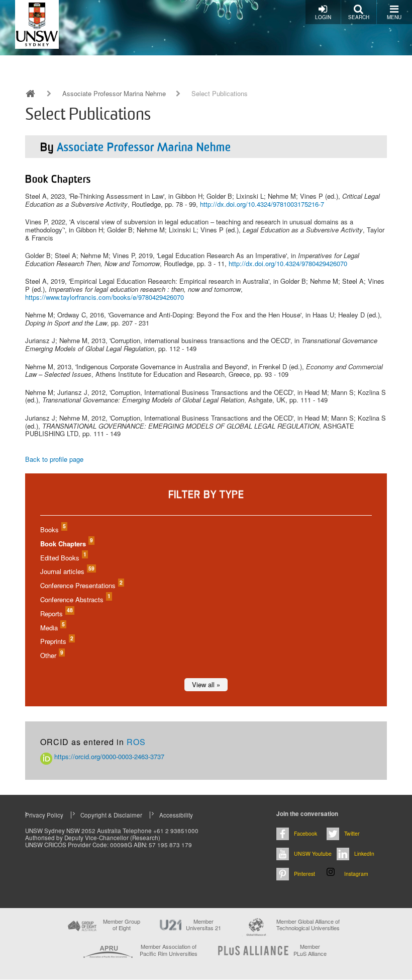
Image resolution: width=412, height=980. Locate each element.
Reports (56, 613)
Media (52, 627)
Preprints (56, 641)
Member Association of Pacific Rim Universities (168, 950)
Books (52, 529)
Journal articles (66, 571)
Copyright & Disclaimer (111, 815)
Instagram (356, 873)
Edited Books (62, 557)
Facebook (305, 833)
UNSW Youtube (313, 853)
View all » (206, 684)
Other (51, 655)
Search (358, 17)
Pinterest (304, 873)
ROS (136, 742)
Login (323, 17)
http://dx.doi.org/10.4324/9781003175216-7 (262, 204)
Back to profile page (54, 459)
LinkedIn (364, 853)
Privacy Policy (44, 815)
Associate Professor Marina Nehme (114, 94)
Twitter (352, 833)
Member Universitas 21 (203, 924)
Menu (394, 17)
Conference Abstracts (75, 599)
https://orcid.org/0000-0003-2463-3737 (108, 756)
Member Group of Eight (121, 924)
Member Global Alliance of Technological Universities (308, 925)
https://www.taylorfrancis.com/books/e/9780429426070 (104, 297)
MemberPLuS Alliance (310, 949)
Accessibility (176, 815)
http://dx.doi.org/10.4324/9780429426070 (288, 263)
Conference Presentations (81, 585)
